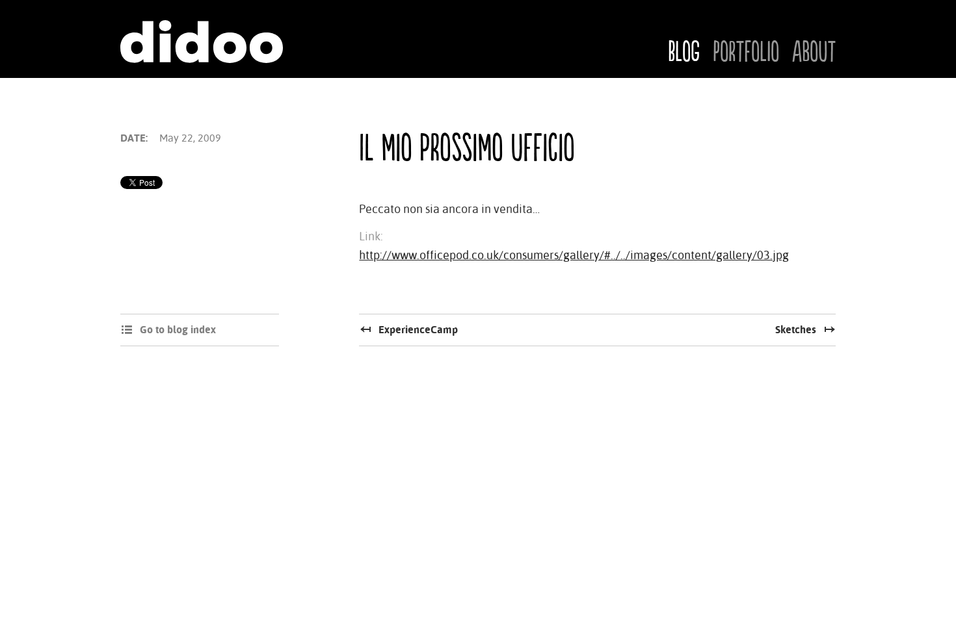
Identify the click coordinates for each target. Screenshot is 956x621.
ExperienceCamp (418, 329)
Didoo (201, 41)
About (814, 52)
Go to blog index (178, 329)
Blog (684, 52)
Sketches (795, 329)
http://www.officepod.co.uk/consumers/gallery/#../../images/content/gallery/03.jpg (574, 255)
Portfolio (746, 52)
